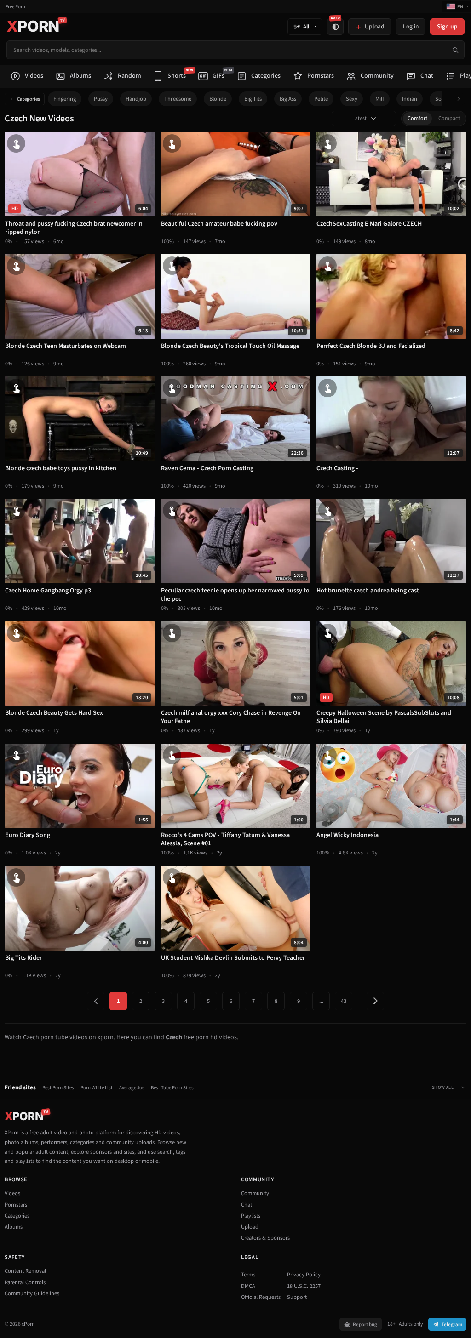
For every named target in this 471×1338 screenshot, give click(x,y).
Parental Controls (25, 1282)
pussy (101, 99)
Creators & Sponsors (265, 1238)
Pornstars (16, 1205)
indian (409, 99)
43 (343, 1001)
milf (379, 99)
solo (440, 99)
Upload (249, 1227)
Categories (28, 99)
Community (255, 1193)
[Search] (455, 50)
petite (321, 99)
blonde (217, 99)
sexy (351, 99)
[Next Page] (375, 1001)
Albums (14, 1227)
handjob (136, 99)
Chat (246, 1205)
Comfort (417, 118)
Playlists (250, 1216)
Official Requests (261, 1297)
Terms (248, 1274)
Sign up (447, 26)
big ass (288, 99)
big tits (253, 99)
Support (297, 1297)
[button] (461, 99)
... (321, 1001)
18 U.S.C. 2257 (304, 1286)
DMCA (248, 1286)
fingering (64, 99)
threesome (177, 99)
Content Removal (25, 1271)
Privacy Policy (304, 1274)
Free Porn (15, 6)
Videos (12, 1193)
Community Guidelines (32, 1293)
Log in (411, 26)
